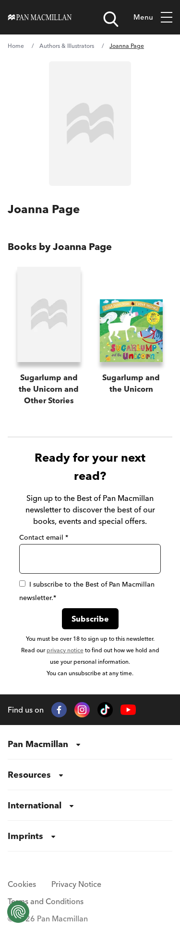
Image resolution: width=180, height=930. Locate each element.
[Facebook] (59, 709)
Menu (143, 17)
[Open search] (111, 19)
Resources (29, 774)
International (34, 805)
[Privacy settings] (18, 912)
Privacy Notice (76, 884)
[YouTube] (128, 709)
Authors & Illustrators (66, 45)
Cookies (22, 884)
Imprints (25, 835)
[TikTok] (105, 709)
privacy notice (65, 650)
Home (16, 45)
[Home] (40, 17)
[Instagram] (82, 709)
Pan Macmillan (38, 743)
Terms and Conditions (46, 901)
